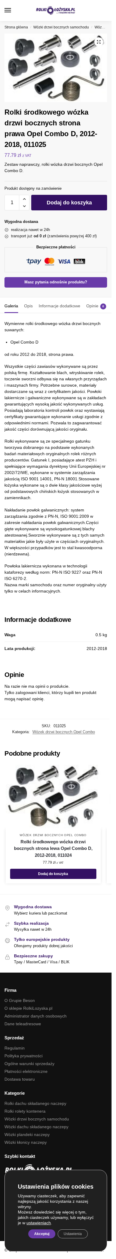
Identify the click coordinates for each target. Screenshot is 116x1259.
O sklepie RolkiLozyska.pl (28, 1008)
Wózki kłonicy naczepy (25, 1142)
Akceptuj (41, 1234)
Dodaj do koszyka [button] (53, 874)
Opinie (95, 305)
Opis (28, 305)
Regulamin (14, 1048)
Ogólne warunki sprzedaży (29, 1063)
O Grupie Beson (19, 1000)
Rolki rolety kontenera (25, 1111)
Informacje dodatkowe (59, 305)
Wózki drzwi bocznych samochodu (61, 27)
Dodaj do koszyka (69, 203)
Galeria (11, 305)
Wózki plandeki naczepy (27, 1134)
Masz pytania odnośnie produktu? (55, 282)
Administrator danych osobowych (35, 1016)
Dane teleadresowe (22, 1023)
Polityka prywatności (23, 1055)
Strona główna (16, 27)
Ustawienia (73, 1234)
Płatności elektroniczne (26, 1071)
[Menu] (13, 10)
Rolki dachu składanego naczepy (35, 1103)
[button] (102, 10)
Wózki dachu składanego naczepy (36, 1126)
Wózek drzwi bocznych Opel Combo (63, 732)
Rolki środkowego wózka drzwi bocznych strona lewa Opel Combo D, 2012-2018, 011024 (53, 848)
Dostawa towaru (19, 1079)
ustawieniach (38, 1222)
